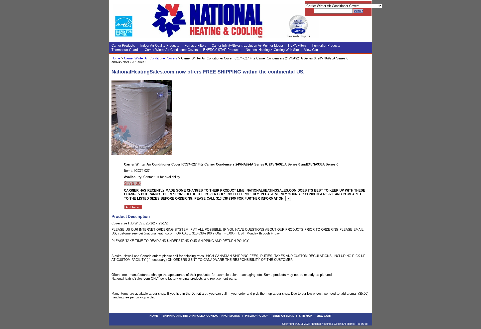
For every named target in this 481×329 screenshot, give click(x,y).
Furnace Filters (195, 45)
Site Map (305, 315)
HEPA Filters (297, 45)
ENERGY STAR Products (222, 50)
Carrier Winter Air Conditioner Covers (171, 50)
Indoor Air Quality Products (159, 45)
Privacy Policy (256, 315)
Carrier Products (123, 45)
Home (115, 58)
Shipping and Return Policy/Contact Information (201, 315)
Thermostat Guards (125, 50)
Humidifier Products (326, 45)
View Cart (311, 50)
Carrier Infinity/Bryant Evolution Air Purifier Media (247, 45)
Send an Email (283, 315)
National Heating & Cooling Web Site (272, 50)
